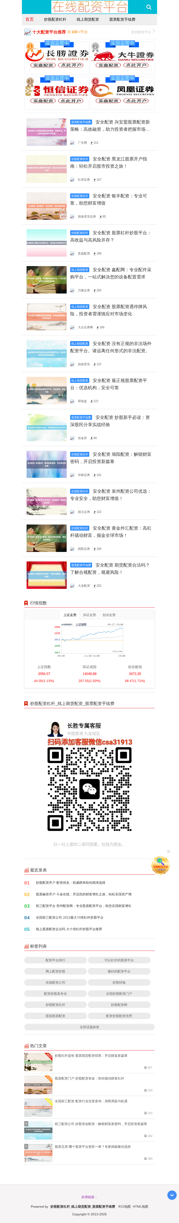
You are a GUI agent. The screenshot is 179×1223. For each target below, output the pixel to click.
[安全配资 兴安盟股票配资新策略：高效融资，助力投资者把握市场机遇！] (47, 132)
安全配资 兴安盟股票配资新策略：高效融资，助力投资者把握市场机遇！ (110, 129)
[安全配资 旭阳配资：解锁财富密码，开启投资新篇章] (47, 464)
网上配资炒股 (55, 971)
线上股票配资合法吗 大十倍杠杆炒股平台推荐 (69, 929)
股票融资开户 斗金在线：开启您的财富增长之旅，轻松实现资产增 (83, 894)
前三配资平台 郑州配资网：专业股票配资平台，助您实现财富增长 (83, 905)
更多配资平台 (141, 32)
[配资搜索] (148, 7)
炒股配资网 (119, 1004)
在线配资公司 (55, 982)
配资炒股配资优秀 (119, 1016)
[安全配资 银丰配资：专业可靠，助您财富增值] (47, 205)
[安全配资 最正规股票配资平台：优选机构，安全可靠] (47, 390)
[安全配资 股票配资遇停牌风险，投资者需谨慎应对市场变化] (47, 316)
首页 (29, 19)
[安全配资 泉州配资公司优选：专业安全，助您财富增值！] (47, 501)
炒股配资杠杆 (55, 19)
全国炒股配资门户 (119, 993)
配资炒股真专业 (55, 993)
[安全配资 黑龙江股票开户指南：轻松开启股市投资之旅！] (47, 168)
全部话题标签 (89, 1027)
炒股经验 (119, 982)
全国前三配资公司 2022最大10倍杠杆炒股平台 (69, 917)
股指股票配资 (55, 1016)
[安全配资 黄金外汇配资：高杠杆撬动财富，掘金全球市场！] (47, 538)
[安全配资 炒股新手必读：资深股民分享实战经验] (47, 427)
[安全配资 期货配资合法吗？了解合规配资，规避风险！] (47, 575)
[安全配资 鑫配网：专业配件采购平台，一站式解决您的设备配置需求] (47, 279)
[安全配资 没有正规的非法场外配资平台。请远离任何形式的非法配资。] (47, 353)
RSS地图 (124, 1206)
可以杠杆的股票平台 (119, 960)
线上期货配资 (88, 19)
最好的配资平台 (119, 971)
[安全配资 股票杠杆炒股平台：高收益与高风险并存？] (47, 242)
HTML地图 (140, 1206)
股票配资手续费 (122, 19)
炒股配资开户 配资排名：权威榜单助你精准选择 (70, 882)
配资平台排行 (55, 960)
